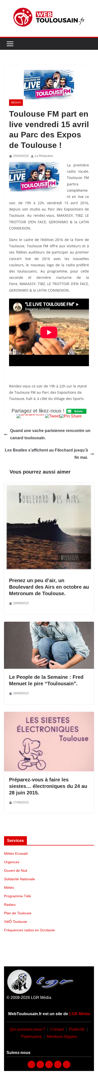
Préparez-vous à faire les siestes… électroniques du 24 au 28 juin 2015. (48, 786)
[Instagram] (40, 1064)
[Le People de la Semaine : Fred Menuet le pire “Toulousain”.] (49, 625)
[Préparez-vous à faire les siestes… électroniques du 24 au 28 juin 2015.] (49, 715)
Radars (10, 905)
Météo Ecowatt (16, 853)
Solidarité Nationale (19, 879)
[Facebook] (31, 1064)
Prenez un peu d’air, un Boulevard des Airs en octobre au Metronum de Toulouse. (49, 587)
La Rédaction (44, 156)
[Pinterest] (66, 1064)
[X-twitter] (58, 1064)
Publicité (77, 1029)
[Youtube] (49, 1064)
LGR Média (79, 1014)
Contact (57, 1029)
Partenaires (31, 1036)
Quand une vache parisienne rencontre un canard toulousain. (50, 434)
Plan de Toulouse (17, 913)
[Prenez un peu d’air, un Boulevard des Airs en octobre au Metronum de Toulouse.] (49, 486)
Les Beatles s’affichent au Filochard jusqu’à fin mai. (46, 454)
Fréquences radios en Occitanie (29, 930)
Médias (16, 102)
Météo (9, 888)
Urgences (11, 862)
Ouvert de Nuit (15, 870)
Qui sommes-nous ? (27, 1029)
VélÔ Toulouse (15, 922)
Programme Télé (17, 896)
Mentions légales (62, 1036)
